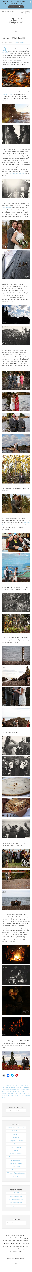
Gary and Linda (16, 1206)
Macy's (9, 1091)
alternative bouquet (8, 1083)
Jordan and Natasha (16, 1199)
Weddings (13, 1081)
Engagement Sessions (16, 1140)
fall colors (24, 1085)
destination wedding (13, 1085)
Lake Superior (9, 1089)
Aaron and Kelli (13, 38)
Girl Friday (7, 207)
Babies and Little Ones (16, 1128)
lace (3, 1089)
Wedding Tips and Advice (16, 1173)
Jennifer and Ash (16, 1202)
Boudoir (16, 1134)
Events (16, 1144)
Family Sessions (16, 1147)
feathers (13, 1087)
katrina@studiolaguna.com (16, 1258)
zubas (4, 1097)
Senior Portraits (16, 1163)
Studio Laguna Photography (16, 21)
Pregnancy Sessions (16, 1157)
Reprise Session (16, 1160)
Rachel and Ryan (16, 1196)
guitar (26, 1087)
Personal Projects (16, 1153)
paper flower (12, 1093)
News (16, 1150)
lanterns (17, 1089)
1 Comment (22, 42)
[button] (16, 31)
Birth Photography (16, 1131)
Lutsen (23, 1089)
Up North (18, 1095)
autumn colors (20, 1083)
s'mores (20, 1093)
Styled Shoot (16, 1166)
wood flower (25, 1095)
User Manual (16, 1170)
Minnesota (14, 1091)
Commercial (16, 1137)
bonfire (4, 1085)
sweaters (26, 1093)
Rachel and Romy (16, 1193)
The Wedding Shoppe (16, 173)
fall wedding (6, 1087)
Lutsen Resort (8, 94)
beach (28, 1083)
